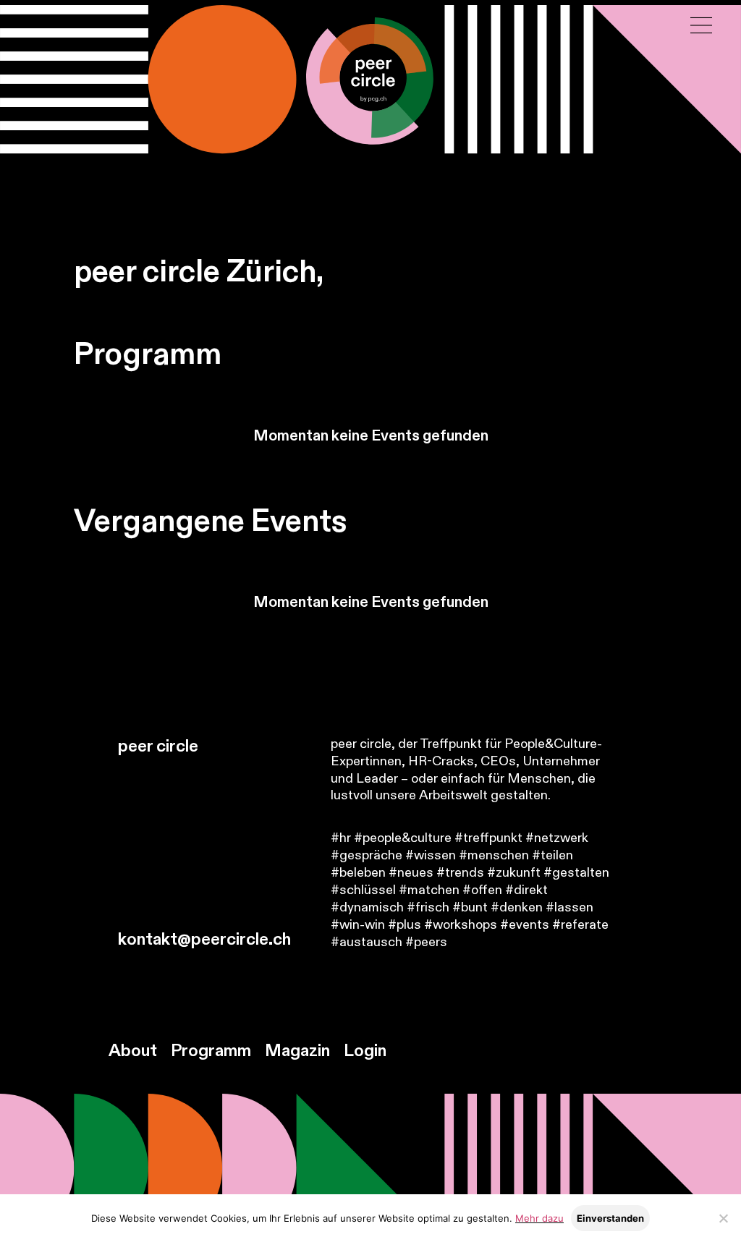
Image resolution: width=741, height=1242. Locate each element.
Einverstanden (610, 1218)
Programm (211, 1051)
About (133, 1051)
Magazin (297, 1051)
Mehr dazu (539, 1218)
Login (365, 1051)
